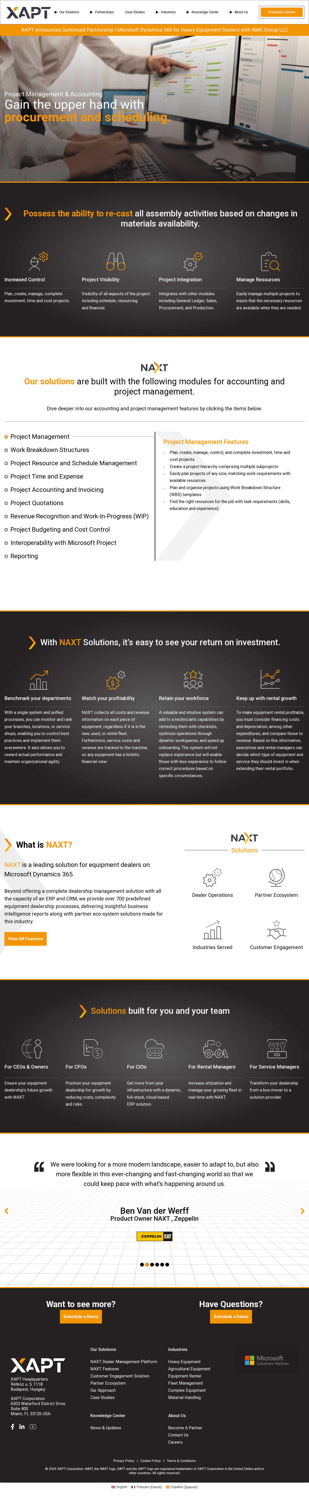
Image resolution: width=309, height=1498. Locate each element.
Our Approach (103, 1390)
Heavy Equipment (184, 1361)
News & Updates (105, 1427)
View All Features (25, 938)
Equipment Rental (184, 1376)
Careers (175, 1442)
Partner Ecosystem (108, 1383)
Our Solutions (69, 12)
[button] (142, 1265)
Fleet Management (185, 1383)
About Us (241, 12)
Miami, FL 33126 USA (38, 1406)
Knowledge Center (205, 12)
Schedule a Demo (281, 12)
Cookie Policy (150, 1461)
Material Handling (184, 1397)
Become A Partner (185, 1427)
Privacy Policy (123, 1461)
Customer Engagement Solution (119, 1376)
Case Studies (135, 12)
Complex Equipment (187, 1390)
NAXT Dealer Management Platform (123, 1361)
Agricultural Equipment (189, 1368)
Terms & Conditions (181, 1461)
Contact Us (178, 1435)
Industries (168, 12)
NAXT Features (104, 1368)
